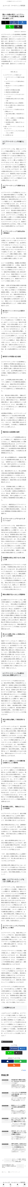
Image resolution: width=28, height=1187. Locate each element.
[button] (18, 27)
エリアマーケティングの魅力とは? (12, 75)
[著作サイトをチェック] (7, 1061)
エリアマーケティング (7, 1041)
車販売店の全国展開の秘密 (12, 92)
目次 (12, 71)
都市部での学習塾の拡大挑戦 (13, 90)
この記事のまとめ (8, 135)
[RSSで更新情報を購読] (14, 1065)
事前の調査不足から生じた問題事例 (14, 103)
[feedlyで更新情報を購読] (20, 1061)
